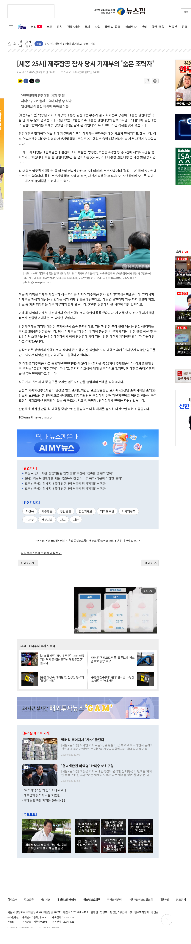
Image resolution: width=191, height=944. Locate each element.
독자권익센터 (114, 899)
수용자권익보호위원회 (141, 899)
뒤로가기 (29, 562)
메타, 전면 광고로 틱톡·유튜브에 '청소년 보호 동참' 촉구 (112, 659)
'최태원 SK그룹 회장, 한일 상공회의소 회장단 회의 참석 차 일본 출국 (46, 846)
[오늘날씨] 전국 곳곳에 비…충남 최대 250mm (72, 44)
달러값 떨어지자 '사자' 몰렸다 (82, 740)
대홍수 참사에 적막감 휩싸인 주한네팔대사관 (87, 844)
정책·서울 (73, 26)
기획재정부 (129, 511)
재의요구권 (107, 511)
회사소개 (12, 899)
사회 (97, 26)
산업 (144, 26)
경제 (87, 26)
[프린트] (155, 81)
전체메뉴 (11, 26)
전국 (184, 26)
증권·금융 (157, 26)
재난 (76, 519)
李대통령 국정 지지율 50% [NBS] (45, 800)
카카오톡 (20, 81)
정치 (59, 26)
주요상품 (29, 899)
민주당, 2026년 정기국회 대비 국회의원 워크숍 (140, 844)
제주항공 (47, 511)
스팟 (182, 251)
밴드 (37, 81)
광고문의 (181, 899)
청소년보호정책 (91, 899)
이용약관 (164, 899)
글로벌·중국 (112, 26)
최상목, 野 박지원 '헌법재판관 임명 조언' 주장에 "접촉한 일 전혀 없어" (69, 473)
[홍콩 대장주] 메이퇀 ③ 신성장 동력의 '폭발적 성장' (62, 678)
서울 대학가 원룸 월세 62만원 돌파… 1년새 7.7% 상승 (113, 827)
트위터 (31, 81)
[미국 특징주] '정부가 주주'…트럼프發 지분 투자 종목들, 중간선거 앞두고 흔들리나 (62, 659)
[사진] (39, 748)
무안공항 (65, 511)
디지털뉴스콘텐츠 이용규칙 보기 (41, 553)
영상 (34, 26)
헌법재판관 (86, 511)
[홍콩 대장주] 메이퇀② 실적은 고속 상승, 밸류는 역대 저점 (112, 678)
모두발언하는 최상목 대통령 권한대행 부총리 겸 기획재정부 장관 (65, 483)
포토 (49, 26)
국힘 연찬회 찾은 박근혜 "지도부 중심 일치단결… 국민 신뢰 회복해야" (113, 844)
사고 (63, 519)
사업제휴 (45, 899)
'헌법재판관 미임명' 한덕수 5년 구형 (87, 766)
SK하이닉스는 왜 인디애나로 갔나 (45, 790)
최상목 (30, 511)
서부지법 (47, 519)
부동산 (173, 26)
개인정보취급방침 (66, 899)
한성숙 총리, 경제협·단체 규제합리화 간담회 (140, 827)
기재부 (30, 519)
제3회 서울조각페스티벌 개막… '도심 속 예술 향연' (87, 827)
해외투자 (131, 26)
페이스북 (26, 81)
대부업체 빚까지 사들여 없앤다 (43, 795)
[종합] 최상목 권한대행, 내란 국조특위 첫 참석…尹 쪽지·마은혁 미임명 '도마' (73, 478)
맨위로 (149, 562)
